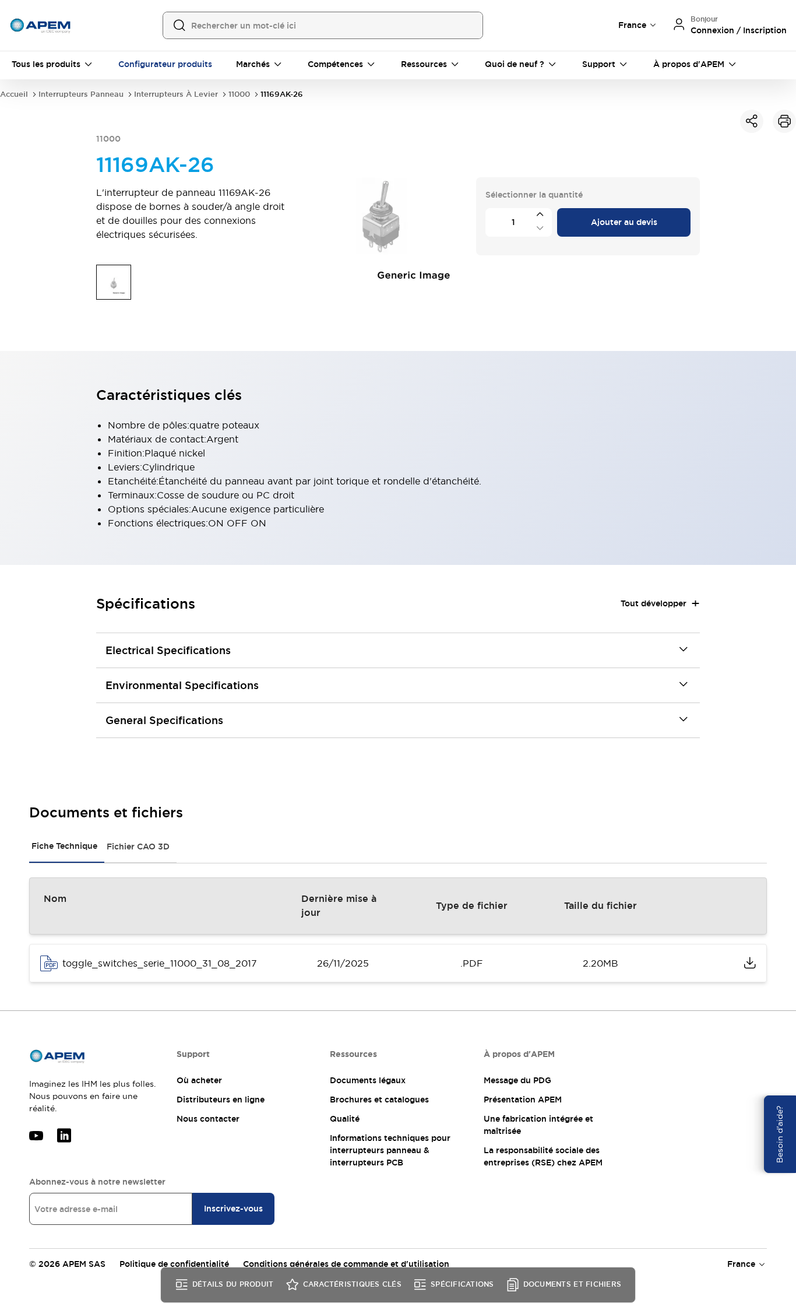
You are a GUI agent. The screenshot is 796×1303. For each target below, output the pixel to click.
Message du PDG (517, 1080)
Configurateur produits (165, 64)
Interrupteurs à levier (176, 94)
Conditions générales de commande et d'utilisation (346, 1264)
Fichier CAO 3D (138, 846)
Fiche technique (64, 846)
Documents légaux (368, 1080)
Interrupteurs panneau (81, 94)
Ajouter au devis (624, 222)
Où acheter (199, 1080)
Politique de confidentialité (174, 1264)
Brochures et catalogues (379, 1099)
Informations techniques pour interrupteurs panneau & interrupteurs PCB (390, 1150)
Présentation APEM (523, 1099)
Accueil (14, 94)
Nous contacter (208, 1119)
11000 (239, 94)
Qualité (345, 1119)
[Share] (751, 121)
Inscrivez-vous (233, 1208)
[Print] (784, 121)
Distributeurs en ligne (221, 1099)
